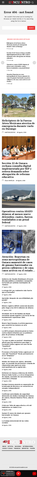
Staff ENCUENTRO (10, 132)
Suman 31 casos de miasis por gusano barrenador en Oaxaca (16, 414)
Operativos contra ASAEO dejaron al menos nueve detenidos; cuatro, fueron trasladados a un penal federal (18, 66)
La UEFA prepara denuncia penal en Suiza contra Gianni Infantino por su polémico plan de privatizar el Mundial (17, 333)
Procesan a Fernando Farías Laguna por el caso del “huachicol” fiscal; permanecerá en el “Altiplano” (18, 354)
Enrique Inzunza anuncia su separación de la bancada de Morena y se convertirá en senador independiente (18, 386)
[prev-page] (2, 62)
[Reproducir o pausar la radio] (18, 473)
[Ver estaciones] (34, 473)
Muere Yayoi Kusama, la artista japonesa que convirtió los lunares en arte (17, 324)
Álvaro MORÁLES (9, 180)
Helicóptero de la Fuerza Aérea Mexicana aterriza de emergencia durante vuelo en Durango (17, 44)
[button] (8, 473)
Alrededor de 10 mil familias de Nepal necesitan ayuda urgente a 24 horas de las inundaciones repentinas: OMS (18, 315)
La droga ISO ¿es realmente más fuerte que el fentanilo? (17, 291)
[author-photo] (3, 132)
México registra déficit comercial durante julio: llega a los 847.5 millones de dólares (18, 307)
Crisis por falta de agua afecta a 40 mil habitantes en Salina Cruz (16, 406)
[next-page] (34, 62)
